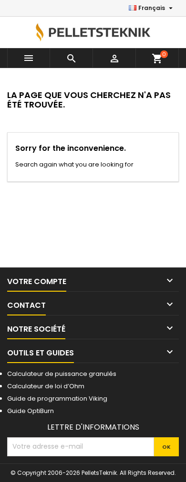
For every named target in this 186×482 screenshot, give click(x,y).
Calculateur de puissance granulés (61, 373)
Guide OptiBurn (30, 410)
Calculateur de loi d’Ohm (45, 386)
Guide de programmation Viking (57, 398)
